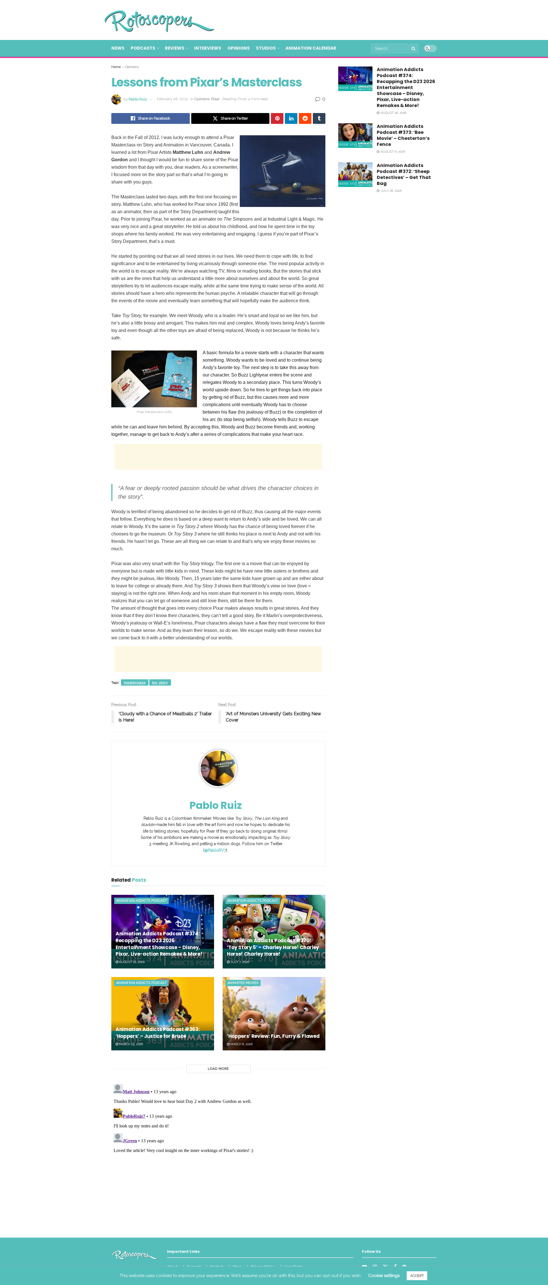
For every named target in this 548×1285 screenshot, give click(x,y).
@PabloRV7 (215, 850)
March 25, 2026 (130, 1044)
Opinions (238, 48)
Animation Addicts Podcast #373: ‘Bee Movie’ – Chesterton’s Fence (403, 135)
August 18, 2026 (131, 962)
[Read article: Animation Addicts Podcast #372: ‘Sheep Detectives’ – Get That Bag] (355, 174)
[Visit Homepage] (151, 20)
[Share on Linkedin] (291, 118)
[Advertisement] (333, 19)
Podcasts (143, 48)
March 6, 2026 (241, 1044)
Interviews (207, 48)
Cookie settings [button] (384, 1275)
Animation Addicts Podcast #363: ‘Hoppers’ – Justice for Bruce (158, 1033)
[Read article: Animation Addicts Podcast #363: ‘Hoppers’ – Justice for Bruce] (162, 1013)
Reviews (174, 48)
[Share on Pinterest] (277, 118)
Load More (218, 1069)
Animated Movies (243, 983)
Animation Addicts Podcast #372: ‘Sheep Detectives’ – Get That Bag (404, 174)
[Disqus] (218, 1153)
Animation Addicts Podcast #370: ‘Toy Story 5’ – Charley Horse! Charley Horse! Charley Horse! (273, 947)
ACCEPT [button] (417, 1276)
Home (116, 67)
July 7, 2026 (239, 962)
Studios (266, 48)
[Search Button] (414, 48)
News (117, 48)
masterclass (135, 682)
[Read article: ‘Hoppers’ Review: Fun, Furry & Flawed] (274, 1013)
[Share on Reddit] (305, 118)
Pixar (215, 99)
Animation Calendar (310, 48)
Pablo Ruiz (138, 99)
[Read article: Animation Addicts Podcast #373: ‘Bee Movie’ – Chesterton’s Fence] (355, 135)
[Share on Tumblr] (319, 118)
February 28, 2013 (172, 99)
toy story (160, 682)
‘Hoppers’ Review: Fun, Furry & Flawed (273, 1036)
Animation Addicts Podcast (141, 901)
